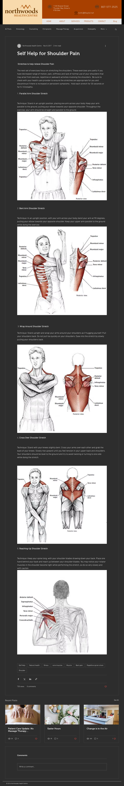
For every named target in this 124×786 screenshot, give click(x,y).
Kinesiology (20, 29)
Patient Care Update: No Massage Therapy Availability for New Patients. (21, 729)
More (103, 29)
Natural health (34, 665)
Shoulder (22, 671)
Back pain (79, 665)
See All (116, 700)
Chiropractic (47, 29)
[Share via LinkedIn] (30, 679)
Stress (46, 665)
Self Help (22, 665)
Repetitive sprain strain (95, 665)
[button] (116, 29)
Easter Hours (54, 728)
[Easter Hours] (62, 714)
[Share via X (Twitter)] (24, 679)
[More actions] (105, 45)
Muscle (69, 665)
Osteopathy (92, 29)
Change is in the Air (97, 728)
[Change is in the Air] (101, 714)
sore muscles (57, 665)
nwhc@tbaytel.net (86, 13)
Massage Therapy (62, 29)
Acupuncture (78, 29)
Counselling (33, 29)
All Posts (8, 29)
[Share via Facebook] (18, 679)
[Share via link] (36, 679)
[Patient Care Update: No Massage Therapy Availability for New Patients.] (22, 714)
